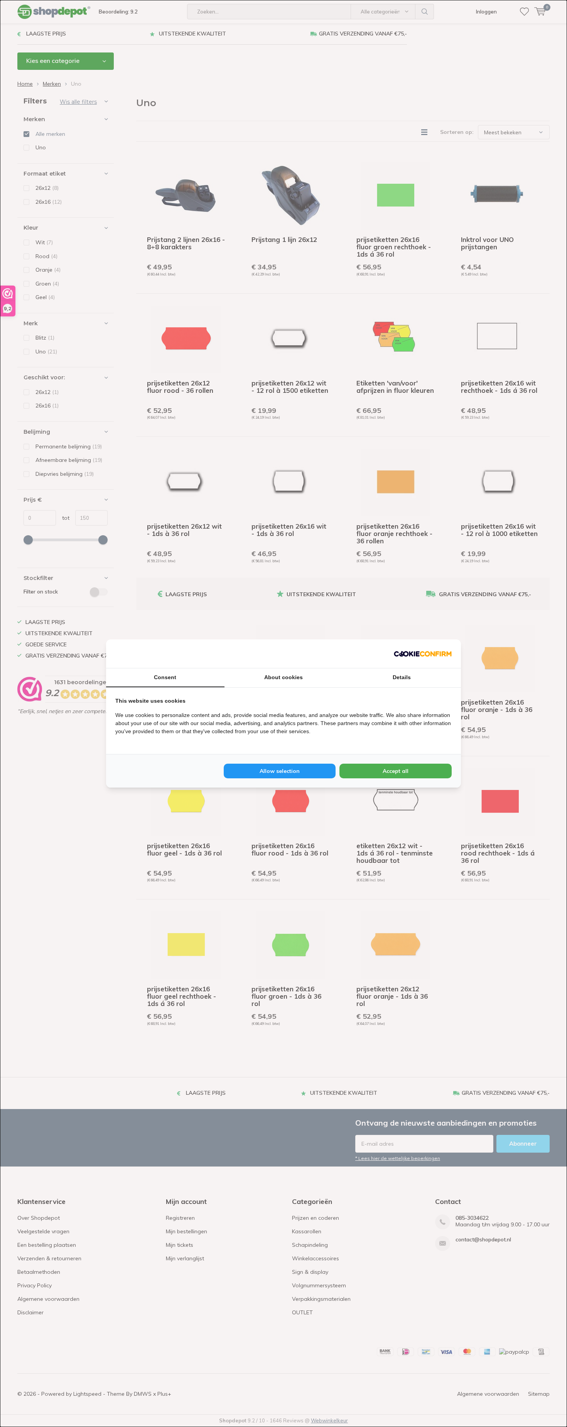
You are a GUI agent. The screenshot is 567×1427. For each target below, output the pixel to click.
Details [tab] (402, 677)
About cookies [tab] (283, 677)
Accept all (395, 771)
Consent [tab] (165, 677)
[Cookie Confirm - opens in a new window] (423, 654)
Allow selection (280, 771)
